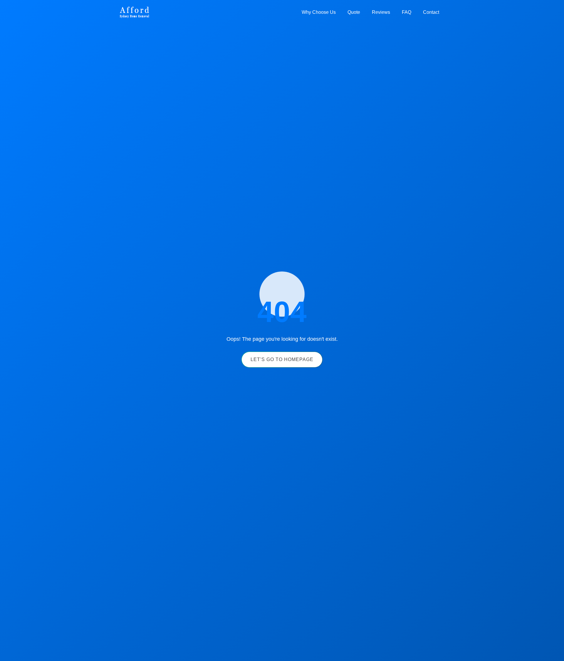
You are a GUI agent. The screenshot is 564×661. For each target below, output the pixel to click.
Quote (354, 12)
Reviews (381, 12)
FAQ (406, 12)
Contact (431, 12)
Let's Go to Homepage (282, 359)
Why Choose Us (319, 12)
